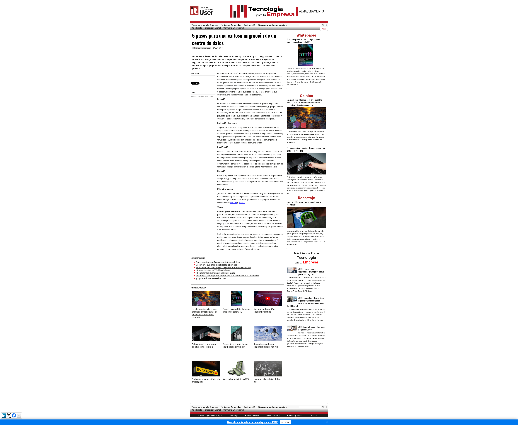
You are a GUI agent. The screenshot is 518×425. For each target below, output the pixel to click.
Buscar (324, 25)
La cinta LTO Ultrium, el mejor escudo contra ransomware (304, 203)
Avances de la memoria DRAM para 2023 (236, 379)
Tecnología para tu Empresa (204, 25)
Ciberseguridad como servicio (272, 25)
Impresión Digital (213, 28)
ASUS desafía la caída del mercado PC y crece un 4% (311, 328)
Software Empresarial (233, 28)
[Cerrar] (327, 422)
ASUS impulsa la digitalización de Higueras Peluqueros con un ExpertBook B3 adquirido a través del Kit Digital (305, 301)
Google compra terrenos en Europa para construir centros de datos (218, 262)
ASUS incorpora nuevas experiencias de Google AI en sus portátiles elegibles (311, 271)
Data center (209, 97)
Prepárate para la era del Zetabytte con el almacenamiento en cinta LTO (303, 40)
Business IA (249, 25)
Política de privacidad (295, 416)
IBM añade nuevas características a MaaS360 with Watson (215, 273)
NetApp (233, 203)
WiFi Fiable (196, 28)
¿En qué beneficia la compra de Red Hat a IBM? (211, 278)
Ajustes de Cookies (273, 416)
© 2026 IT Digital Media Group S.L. (210, 416)
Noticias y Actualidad (231, 25)
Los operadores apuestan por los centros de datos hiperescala (216, 265)
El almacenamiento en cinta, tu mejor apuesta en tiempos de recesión (306, 149)
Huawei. (242, 203)
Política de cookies (252, 416)
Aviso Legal (234, 416)
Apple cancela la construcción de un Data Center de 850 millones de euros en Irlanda (223, 267)
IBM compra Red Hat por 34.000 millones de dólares (213, 270)
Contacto (313, 416)
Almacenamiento (197, 97)
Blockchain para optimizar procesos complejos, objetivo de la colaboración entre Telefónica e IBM (227, 275)
